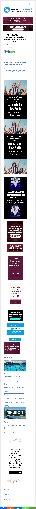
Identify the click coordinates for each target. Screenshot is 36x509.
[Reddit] (7, 52)
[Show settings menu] (24, 218)
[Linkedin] (9, 52)
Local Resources (6, 494)
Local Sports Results (7, 499)
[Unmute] (22, 218)
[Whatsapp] (11, 52)
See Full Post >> (6, 54)
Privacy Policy (5, 503)
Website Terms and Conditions (11, 503)
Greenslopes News (6, 489)
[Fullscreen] (26, 218)
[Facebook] (5, 52)
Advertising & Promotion (7, 504)
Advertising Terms (19, 503)
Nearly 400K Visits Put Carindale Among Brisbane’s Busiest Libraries (14, 398)
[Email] (14, 52)
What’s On (5, 496)
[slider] (14, 218)
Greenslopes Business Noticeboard (9, 491)
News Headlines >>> (15, 339)
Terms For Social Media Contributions (27, 503)
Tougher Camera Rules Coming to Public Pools (11, 372)
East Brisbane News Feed (8, 357)
